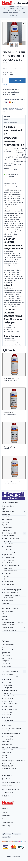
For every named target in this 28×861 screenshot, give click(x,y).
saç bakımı (7, 576)
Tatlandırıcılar (8, 582)
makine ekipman (7, 606)
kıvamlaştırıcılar (9, 560)
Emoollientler (8, 546)
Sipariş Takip (6, 826)
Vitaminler (7, 587)
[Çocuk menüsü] (24, 511)
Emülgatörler (8, 549)
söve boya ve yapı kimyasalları (12, 622)
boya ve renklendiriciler (11, 538)
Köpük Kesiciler (7, 528)
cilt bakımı (12, 108)
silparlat (4, 617)
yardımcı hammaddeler (12, 595)
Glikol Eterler (6, 517)
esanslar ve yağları (10, 552)
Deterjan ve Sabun (20, 108)
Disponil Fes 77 (8, 412)
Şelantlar (7, 579)
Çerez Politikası (7, 779)
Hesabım (5, 819)
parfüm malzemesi (10, 571)
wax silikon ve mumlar (11, 592)
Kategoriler (5, 522)
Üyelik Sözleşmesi (7, 796)
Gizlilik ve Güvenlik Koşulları (11, 782)
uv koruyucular (9, 584)
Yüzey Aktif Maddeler (9, 630)
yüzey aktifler (8, 600)
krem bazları (8, 568)
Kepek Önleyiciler (9, 557)
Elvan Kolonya (8, 544)
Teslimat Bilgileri (7, 793)
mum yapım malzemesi (10, 609)
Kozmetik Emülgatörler (11, 565)
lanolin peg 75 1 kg (9, 447)
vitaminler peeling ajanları (12, 590)
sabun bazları (8, 573)
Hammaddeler (7, 519)
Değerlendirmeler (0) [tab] (10, 122)
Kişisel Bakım (6, 525)
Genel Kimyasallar (8, 511)
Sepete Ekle (17, 80)
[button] (23, 24)
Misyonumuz (6, 815)
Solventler (5, 619)
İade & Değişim (7, 786)
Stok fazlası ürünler (8, 625)
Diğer (3, 509)
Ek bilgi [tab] (6, 119)
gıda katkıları (6, 514)
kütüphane (5, 603)
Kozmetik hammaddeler (8, 109)
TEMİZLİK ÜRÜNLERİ (7, 627)
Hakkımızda (5, 809)
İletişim (4, 812)
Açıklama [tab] (7, 116)
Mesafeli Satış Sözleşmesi (10, 789)
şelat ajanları (6, 614)
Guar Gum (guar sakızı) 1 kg (12, 481)
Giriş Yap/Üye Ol (7, 822)
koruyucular (6, 530)
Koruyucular (8, 563)
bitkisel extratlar (9, 536)
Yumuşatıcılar (8, 598)
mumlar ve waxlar (8, 611)
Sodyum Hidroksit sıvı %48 (11, 378)
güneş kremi (8, 555)
